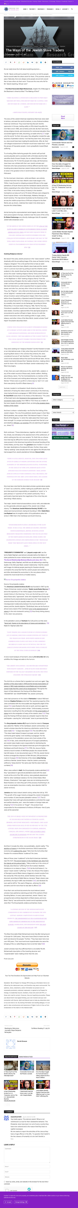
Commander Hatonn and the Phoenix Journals (66, 284)
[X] (10, 62)
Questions (62, 46)
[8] (31, 611)
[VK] (32, 62)
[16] (8, 741)
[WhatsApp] (19, 62)
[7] (49, 589)
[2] (29, 247)
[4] (33, 383)
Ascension (6, 1)
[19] (11, 765)
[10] (39, 650)
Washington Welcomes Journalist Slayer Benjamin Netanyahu (13, 1030)
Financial (59, 1)
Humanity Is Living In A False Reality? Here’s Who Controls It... (67, 332)
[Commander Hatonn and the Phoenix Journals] (27, 1065)
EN (6, 4)
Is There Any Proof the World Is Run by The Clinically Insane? (10, 1073)
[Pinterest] (15, 62)
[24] (28, 868)
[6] (41, 480)
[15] (31, 731)
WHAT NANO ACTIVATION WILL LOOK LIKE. (67, 359)
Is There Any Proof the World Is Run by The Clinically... (67, 275)
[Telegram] (41, 62)
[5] (13, 425)
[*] (41, 112)
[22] (12, 805)
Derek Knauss (11, 54)
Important (56, 46)
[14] (12, 731)
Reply (12, 1139)
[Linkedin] (28, 62)
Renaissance (46, 1)
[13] (44, 713)
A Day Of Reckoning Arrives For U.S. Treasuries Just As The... (61, 187)
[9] (48, 623)
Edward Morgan (56, 168)
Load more (62, 387)
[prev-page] (5, 1104)
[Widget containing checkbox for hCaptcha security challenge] (18, 1190)
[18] (17, 758)
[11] (39, 675)
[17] (25, 748)
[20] (48, 770)
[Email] (36, 62)
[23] (40, 837)
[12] (10, 706)
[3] (42, 342)
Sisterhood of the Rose (27, 1)
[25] (34, 881)
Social (57, 9)
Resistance (41, 9)
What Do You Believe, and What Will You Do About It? (66, 368)
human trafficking (49, 46)
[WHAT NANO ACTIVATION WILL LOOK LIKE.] (56, 359)
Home (24, 9)
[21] (39, 797)
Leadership (64, 1)
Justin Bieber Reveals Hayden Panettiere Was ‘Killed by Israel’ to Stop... (62, 234)
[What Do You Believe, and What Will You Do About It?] (56, 368)
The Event (32, 9)
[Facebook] (6, 62)
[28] (43, 944)
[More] (45, 62)
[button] (72, 9)
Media (39, 1)
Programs (50, 9)
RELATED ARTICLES (11, 1057)
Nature (70, 1)
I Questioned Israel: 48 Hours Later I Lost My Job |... (67, 312)
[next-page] (8, 1104)
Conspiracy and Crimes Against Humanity (20, 14)
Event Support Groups (15, 1)
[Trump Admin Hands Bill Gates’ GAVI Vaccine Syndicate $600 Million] (63, 247)
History (41, 46)
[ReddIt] (23, 62)
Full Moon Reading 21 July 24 (40, 1028)
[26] (39, 885)
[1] (43, 134)
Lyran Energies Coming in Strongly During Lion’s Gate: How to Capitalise (67, 341)
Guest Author (55, 147)
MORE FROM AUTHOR (26, 1057)
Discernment (29, 46)
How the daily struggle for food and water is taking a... (67, 293)
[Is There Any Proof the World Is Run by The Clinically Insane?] (11, 1065)
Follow (70, 71)
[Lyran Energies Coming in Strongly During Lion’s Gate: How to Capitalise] (56, 341)
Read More (63, 117)
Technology (52, 1)
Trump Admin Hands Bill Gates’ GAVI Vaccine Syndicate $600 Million (60, 257)
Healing (35, 1)
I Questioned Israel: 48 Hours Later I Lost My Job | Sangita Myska (26, 1093)
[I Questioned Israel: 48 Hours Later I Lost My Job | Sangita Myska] (27, 1085)
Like (71, 67)
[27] (36, 927)
